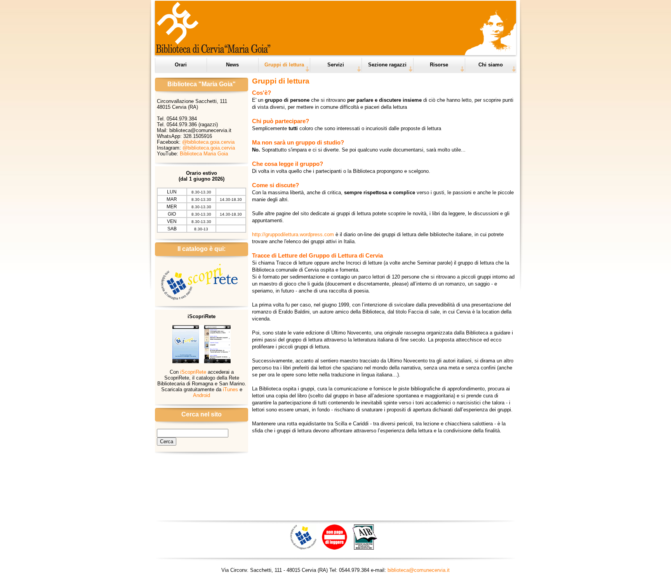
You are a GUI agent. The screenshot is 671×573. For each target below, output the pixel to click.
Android (201, 395)
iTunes (230, 389)
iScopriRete (193, 372)
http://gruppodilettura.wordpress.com (293, 234)
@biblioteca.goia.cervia (208, 142)
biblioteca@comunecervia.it (419, 570)
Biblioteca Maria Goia (204, 154)
